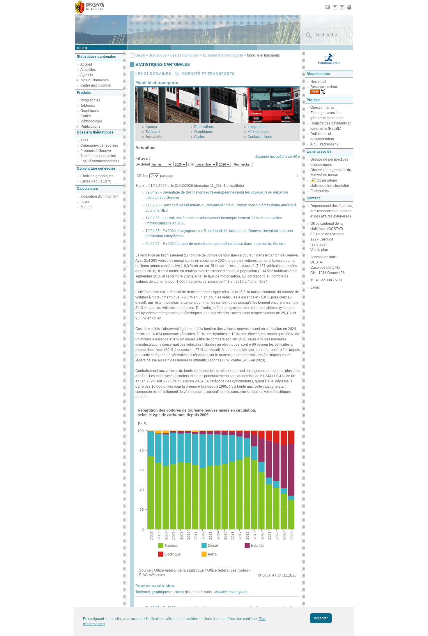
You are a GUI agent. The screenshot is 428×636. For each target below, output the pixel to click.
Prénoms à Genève (95, 151)
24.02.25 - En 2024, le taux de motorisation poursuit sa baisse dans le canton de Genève (216, 244)
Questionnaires (322, 108)
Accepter (321, 618)
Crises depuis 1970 (95, 181)
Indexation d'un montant (99, 196)
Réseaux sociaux (324, 87)
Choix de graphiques (97, 176)
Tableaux (87, 105)
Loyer (84, 202)
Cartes (85, 116)
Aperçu (151, 127)
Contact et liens (259, 137)
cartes (179, 592)
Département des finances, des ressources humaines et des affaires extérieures (331, 211)
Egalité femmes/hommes (99, 161)
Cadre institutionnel (95, 85)
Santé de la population (98, 156)
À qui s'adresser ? (324, 144)
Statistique (158, 55)
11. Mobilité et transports (223, 55)
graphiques (161, 592)
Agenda (86, 75)
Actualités (88, 70)
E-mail (315, 287)
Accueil (86, 64)
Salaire (86, 207)
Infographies (90, 100)
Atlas (84, 140)
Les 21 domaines (184, 55)
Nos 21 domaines (95, 80)
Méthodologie (91, 121)
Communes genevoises (99, 145)
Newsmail (318, 82)
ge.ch (82, 48)
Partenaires (319, 191)
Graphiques (89, 111)
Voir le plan (319, 250)
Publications (90, 126)
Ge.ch (140, 55)
